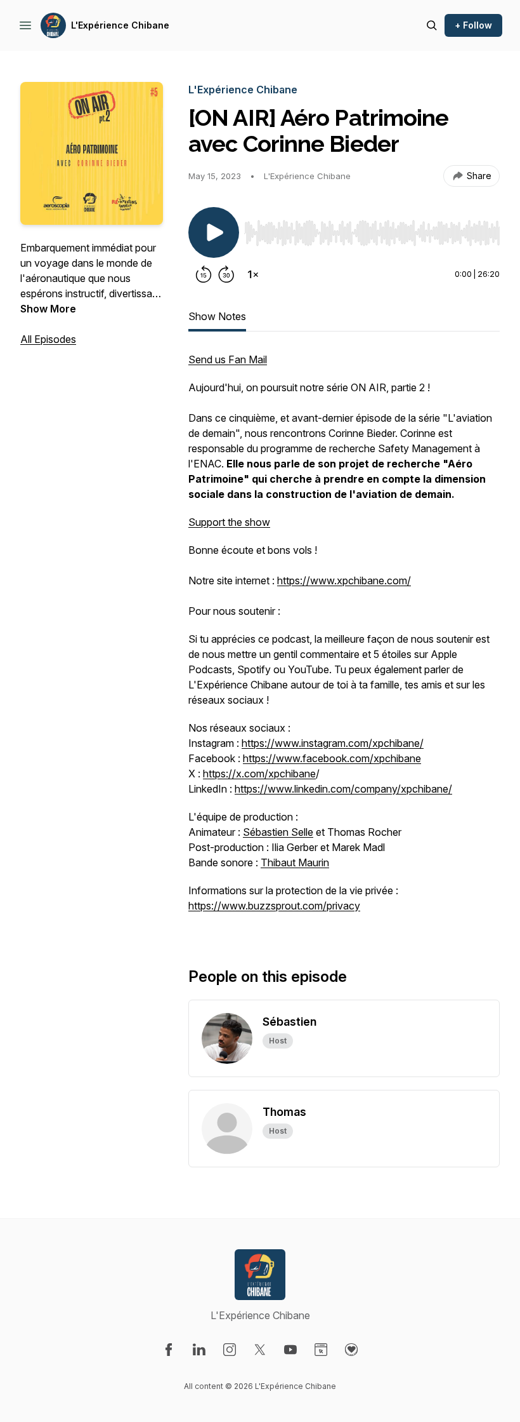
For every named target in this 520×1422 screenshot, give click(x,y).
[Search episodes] (432, 25)
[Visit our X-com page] (260, 1349)
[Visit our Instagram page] (229, 1349)
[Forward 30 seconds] (226, 274)
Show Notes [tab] (217, 316)
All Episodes (48, 339)
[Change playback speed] (253, 274)
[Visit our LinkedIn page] (199, 1349)
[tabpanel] (344, 639)
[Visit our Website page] (321, 1349)
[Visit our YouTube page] (290, 1349)
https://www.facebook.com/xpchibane (332, 758)
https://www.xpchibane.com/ (344, 580)
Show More (48, 308)
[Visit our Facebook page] (168, 1349)
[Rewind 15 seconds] (203, 274)
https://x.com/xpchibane (259, 773)
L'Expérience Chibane (120, 25)
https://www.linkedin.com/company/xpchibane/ (343, 788)
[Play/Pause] (213, 232)
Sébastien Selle (278, 832)
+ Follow (473, 25)
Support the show (229, 522)
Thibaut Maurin (295, 862)
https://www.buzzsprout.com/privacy (274, 905)
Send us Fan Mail (227, 359)
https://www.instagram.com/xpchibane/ (333, 743)
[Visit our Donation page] (351, 1349)
